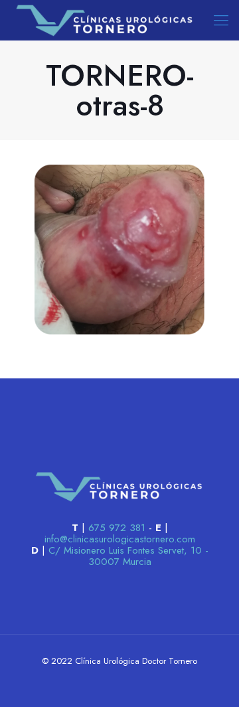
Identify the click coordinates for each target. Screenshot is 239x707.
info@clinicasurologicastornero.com (119, 539)
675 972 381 (116, 527)
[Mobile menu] (221, 20)
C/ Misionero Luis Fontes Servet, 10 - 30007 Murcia (128, 556)
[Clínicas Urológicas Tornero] (105, 20)
